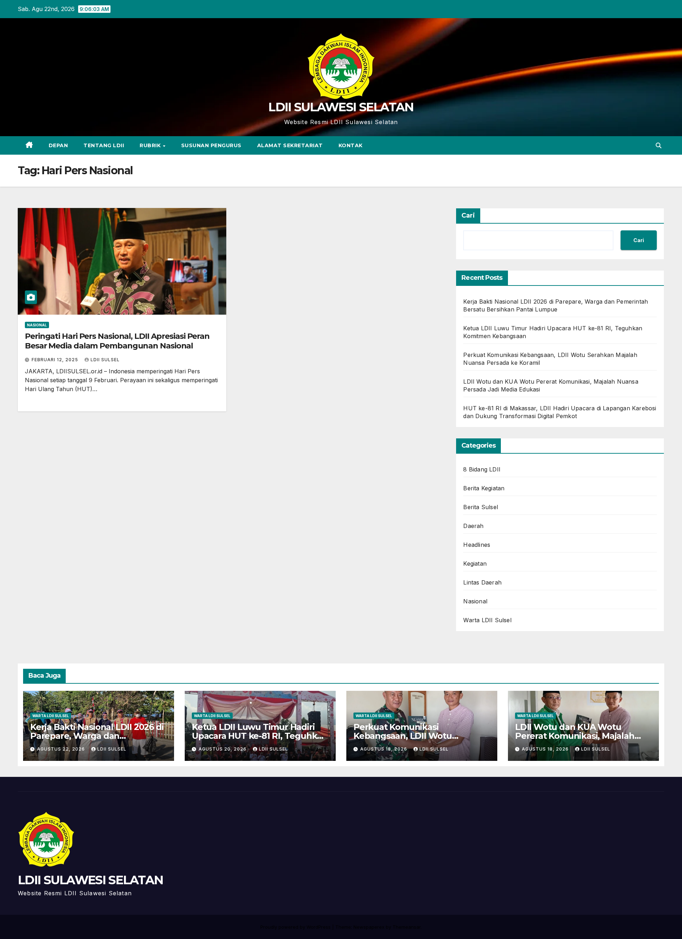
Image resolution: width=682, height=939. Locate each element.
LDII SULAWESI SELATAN (340, 107)
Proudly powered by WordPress (296, 927)
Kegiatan (475, 563)
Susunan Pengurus (211, 145)
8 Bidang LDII (481, 469)
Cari (468, 215)
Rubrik (151, 145)
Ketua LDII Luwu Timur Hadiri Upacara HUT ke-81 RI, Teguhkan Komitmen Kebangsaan (260, 736)
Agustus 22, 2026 (61, 749)
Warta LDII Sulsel (487, 620)
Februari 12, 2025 (56, 359)
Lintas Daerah (482, 582)
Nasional (37, 325)
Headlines (476, 544)
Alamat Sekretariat (290, 145)
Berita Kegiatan (483, 488)
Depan (58, 145)
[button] (658, 145)
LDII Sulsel (105, 359)
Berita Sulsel (480, 507)
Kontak (351, 145)
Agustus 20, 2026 (223, 749)
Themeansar (407, 927)
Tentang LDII (103, 145)
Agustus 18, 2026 (384, 749)
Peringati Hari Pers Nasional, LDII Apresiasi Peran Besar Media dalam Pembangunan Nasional (117, 340)
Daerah (473, 525)
